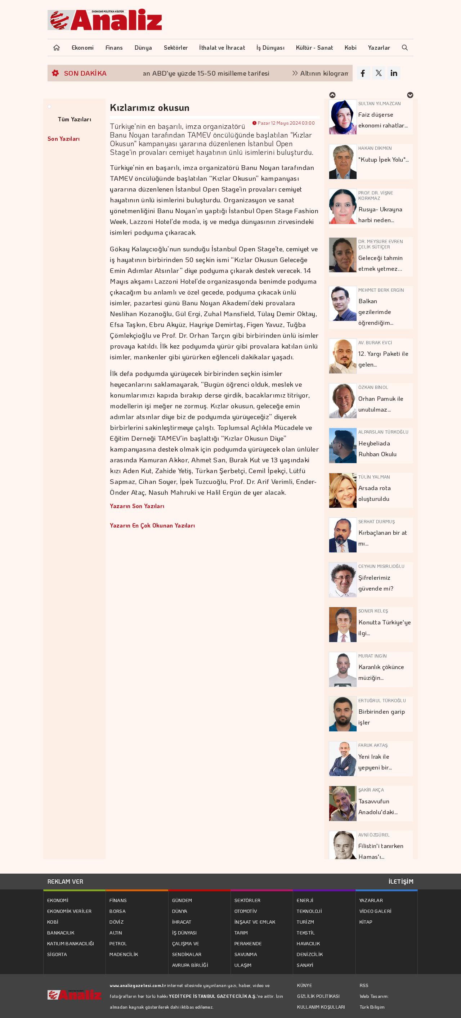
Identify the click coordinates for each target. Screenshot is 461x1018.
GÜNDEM (182, 900)
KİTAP (365, 922)
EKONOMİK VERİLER (69, 911)
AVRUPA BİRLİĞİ (190, 965)
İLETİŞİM (401, 881)
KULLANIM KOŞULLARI (321, 1007)
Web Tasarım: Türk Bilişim (374, 1001)
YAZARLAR (371, 900)
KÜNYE (304, 985)
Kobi (351, 47)
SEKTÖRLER (247, 900)
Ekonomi (83, 47)
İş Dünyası (270, 47)
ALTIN (115, 932)
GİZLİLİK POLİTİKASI (318, 996)
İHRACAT (182, 922)
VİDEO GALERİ (375, 911)
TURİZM (305, 922)
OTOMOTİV (245, 911)
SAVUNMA (245, 954)
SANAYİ (305, 965)
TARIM (241, 932)
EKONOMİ (57, 900)
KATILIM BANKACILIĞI (70, 943)
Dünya (143, 47)
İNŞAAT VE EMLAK (255, 922)
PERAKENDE (248, 943)
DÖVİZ (116, 922)
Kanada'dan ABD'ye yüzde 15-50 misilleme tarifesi (177, 72)
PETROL (118, 943)
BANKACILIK (60, 932)
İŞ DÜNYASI (184, 932)
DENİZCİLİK (310, 954)
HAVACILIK (308, 943)
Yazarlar (379, 47)
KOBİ (52, 922)
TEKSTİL (306, 932)
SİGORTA (57, 954)
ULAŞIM (243, 965)
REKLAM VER (65, 881)
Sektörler (176, 47)
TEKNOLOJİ (309, 911)
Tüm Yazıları (74, 119)
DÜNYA (180, 911)
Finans (114, 47)
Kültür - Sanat (314, 47)
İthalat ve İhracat (222, 47)
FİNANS (118, 900)
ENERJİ (305, 900)
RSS (364, 985)
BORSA (117, 911)
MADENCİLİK (123, 954)
